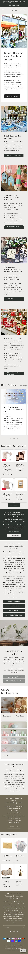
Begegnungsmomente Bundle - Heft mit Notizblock (7, 494)
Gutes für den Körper (14, 610)
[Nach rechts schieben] (17, 438)
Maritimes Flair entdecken (14, 155)
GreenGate (6, 756)
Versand (9, 950)
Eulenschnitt (7, 716)
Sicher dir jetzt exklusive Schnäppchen (14, 373)
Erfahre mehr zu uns (12, 96)
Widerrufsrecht (8, 948)
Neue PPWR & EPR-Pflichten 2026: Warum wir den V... (14, 409)
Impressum (21, 945)
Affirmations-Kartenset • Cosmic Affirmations (7, 857)
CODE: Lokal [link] (14, 826)
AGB (24, 948)
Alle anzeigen (23, 385)
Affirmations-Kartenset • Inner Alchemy (7, 883)
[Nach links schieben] (10, 438)
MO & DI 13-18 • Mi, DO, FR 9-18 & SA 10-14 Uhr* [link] (14, 676)
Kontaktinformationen (16, 948)
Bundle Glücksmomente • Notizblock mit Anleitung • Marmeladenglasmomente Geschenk (7, 467)
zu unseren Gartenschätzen (11, 299)
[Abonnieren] (23, 927)
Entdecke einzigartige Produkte (13, 227)
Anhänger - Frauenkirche (19, 882)
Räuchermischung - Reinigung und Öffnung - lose (20, 494)
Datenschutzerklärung (13, 945)
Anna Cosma (20, 716)
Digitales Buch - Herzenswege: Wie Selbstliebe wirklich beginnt (20, 466)
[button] (3, 9)
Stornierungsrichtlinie (17, 950)
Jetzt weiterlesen (14, 535)
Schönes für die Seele (14, 601)
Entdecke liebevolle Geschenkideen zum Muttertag (14, 614)
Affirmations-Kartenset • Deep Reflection (20, 857)
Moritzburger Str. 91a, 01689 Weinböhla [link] (14, 681)
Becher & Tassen (14, 606)
